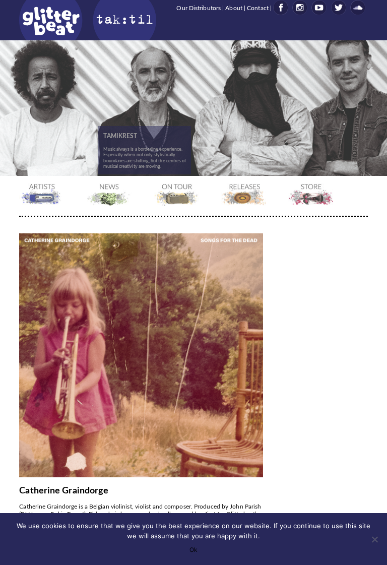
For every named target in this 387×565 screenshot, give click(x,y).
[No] (374, 539)
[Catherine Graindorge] (142, 475)
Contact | (260, 8)
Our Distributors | (200, 8)
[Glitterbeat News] (111, 204)
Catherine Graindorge (63, 490)
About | (236, 8)
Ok (193, 549)
